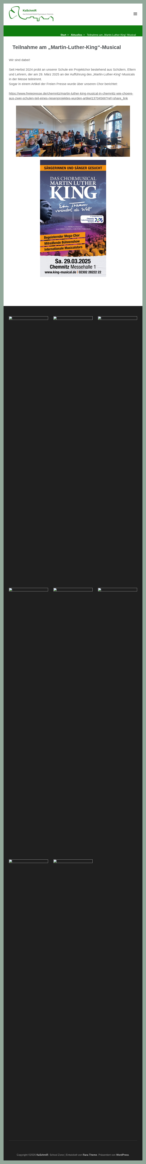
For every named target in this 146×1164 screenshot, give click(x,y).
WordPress (122, 1154)
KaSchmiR (42, 1154)
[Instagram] (71, 1145)
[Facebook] (65, 1145)
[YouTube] (78, 1145)
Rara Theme (90, 1154)
